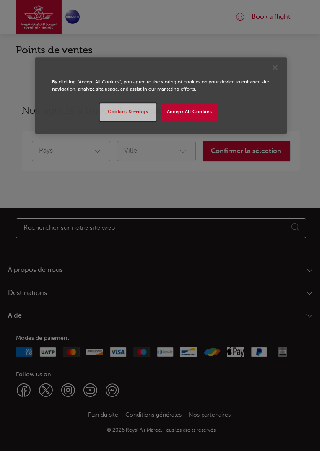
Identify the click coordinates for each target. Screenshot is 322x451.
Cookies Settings (128, 112)
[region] (161, 96)
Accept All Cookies (189, 112)
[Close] (275, 68)
